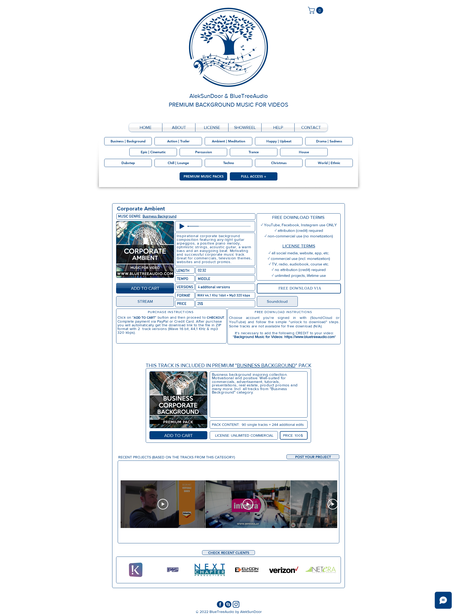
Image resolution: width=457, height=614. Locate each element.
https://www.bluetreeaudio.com (309, 337)
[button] (312, 456)
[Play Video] (163, 504)
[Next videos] (330, 503)
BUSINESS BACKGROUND (266, 365)
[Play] (182, 226)
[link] (316, 10)
